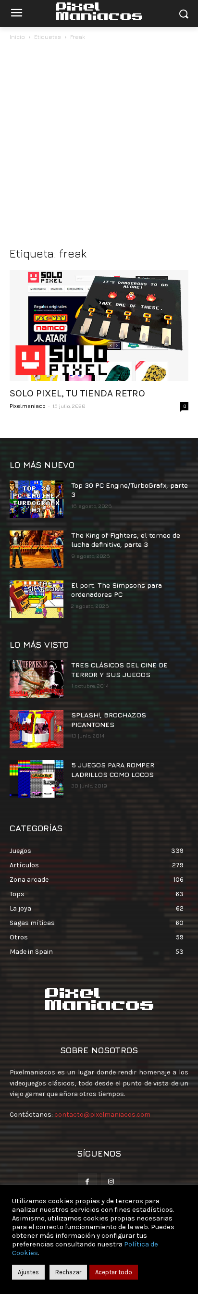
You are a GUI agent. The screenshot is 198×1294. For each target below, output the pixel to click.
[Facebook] (87, 1182)
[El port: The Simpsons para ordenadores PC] (36, 599)
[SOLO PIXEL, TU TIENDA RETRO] (99, 325)
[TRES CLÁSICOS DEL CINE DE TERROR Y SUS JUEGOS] (36, 679)
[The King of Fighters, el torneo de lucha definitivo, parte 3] (36, 549)
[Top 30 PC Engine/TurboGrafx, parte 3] (36, 499)
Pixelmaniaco (28, 406)
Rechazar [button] (68, 1272)
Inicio (17, 36)
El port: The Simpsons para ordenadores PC (116, 590)
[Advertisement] (99, 146)
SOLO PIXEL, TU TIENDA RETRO (77, 393)
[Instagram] (110, 1182)
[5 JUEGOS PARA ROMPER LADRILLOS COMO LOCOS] (36, 779)
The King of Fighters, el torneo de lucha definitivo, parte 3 (125, 540)
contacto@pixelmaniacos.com (102, 1114)
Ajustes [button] (28, 1272)
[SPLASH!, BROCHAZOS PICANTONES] (36, 729)
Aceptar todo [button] (113, 1272)
